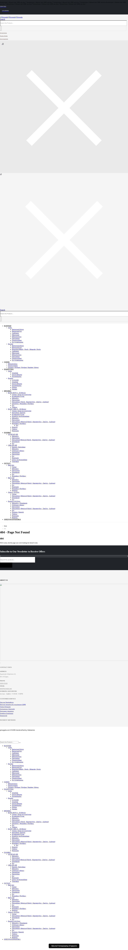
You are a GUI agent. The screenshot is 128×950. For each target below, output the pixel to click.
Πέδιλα (14, 387)
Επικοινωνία (3, 715)
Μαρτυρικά (15, 335)
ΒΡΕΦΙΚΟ (7, 391)
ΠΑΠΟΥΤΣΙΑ (9, 369)
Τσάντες (14, 407)
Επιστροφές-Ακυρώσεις (7, 711)
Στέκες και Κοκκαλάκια (19, 460)
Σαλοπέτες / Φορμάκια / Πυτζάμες (23, 404)
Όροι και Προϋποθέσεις (7, 702)
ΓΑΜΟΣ (7, 362)
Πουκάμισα (15, 441)
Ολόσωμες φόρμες (18, 451)
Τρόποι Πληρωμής (5, 707)
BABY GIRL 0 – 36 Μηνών (17, 409)
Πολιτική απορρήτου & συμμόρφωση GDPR (13, 704)
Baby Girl (11, 478)
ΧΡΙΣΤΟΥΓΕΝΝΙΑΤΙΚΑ (12, 519)
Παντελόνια (16, 400)
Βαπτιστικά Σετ (17, 331)
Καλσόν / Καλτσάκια (18, 447)
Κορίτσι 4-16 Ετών (14, 501)
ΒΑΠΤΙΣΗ (7, 326)
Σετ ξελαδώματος (17, 342)
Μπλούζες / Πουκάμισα (19, 503)
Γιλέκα (14, 467)
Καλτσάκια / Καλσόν (18, 413)
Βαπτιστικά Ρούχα (18, 329)
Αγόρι (10, 328)
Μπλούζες (15, 398)
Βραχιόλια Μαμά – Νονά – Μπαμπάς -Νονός (26, 349)
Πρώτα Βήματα (17, 375)
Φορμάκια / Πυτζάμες (19, 423)
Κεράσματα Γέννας (18, 396)
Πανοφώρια (16, 452)
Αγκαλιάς (15, 373)
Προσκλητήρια (17, 340)
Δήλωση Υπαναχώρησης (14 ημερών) (64, 946)
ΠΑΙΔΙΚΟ (7, 432)
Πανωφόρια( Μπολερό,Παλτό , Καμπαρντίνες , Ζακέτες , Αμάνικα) (33, 440)
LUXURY (15, 380)
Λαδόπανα (15, 333)
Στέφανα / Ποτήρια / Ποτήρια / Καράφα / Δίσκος (23, 367)
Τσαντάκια (15, 461)
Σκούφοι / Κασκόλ (18, 512)
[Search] (1, 28)
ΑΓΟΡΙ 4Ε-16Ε (13, 434)
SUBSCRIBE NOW (6, 565)
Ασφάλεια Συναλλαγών (6, 713)
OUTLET (7, 463)
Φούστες (15, 427)
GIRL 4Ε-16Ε (12, 445)
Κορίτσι (10, 344)
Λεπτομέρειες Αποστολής (7, 709)
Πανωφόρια (16, 338)
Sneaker (14, 389)
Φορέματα (15, 431)
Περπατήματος (16, 376)
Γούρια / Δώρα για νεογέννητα (21, 394)
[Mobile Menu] (1, 308)
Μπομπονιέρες (16, 337)
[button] (2, 19)
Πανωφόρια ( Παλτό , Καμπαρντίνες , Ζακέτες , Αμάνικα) (30, 402)
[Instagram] (0, 663)
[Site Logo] (11, 17)
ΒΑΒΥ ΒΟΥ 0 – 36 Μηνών (17, 393)
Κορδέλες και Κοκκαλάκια (20, 416)
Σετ (13, 405)
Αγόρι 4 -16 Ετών (13, 492)
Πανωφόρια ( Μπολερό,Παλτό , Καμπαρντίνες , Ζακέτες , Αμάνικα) (33, 422)
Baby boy (11, 465)
